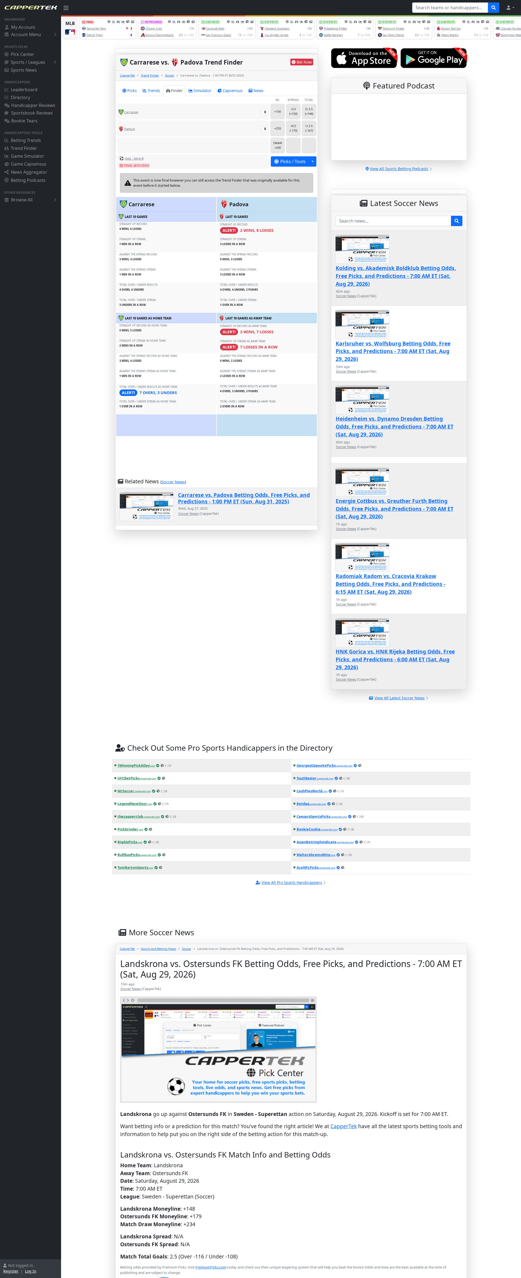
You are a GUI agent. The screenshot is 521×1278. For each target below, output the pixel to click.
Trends (154, 90)
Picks (132, 90)
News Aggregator (29, 172)
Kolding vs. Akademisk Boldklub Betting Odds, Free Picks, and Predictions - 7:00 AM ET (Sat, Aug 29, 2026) (396, 275)
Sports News (24, 70)
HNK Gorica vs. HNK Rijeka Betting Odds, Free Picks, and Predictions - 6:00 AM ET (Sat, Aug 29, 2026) (395, 659)
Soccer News (173, 481)
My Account (23, 27)
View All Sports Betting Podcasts (399, 168)
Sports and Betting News (158, 949)
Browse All (22, 200)
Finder (177, 90)
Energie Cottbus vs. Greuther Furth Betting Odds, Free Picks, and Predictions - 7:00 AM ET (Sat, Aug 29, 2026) (394, 508)
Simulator (202, 90)
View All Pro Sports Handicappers (292, 882)
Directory (20, 97)
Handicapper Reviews (33, 105)
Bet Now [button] (304, 62)
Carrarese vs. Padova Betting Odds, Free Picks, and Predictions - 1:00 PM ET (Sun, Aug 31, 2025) (244, 498)
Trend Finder (24, 148)
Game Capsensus (28, 164)
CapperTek (127, 75)
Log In (30, 1271)
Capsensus (233, 90)
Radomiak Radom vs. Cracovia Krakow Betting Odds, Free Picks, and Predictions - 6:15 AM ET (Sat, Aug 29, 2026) (390, 583)
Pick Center (22, 54)
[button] (510, 7)
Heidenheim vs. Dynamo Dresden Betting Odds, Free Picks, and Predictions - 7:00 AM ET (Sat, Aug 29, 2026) (394, 426)
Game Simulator (27, 156)
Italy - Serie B (134, 158)
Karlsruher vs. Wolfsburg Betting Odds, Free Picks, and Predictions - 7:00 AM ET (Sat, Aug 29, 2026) (393, 351)
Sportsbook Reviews (32, 113)
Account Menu (26, 34)
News (258, 90)
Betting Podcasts (28, 180)
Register (10, 1271)
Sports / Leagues (28, 62)
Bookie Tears (24, 121)
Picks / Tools (293, 161)
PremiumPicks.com (210, 1267)
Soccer (169, 75)
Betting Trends (26, 140)
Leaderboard (24, 90)
